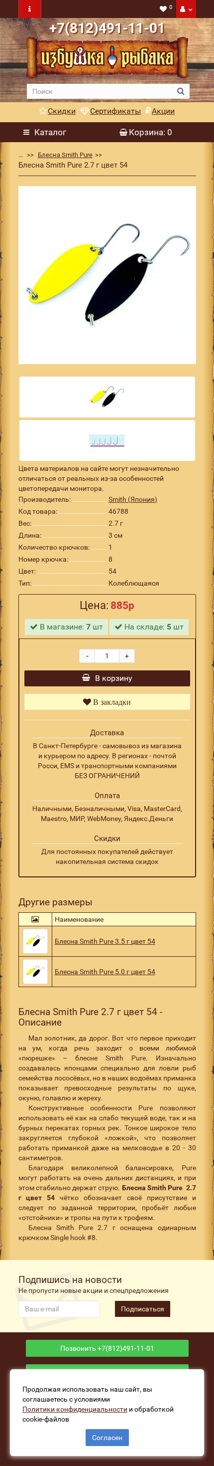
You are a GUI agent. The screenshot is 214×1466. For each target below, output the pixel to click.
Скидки (62, 111)
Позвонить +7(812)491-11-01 (107, 1348)
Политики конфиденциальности (74, 1409)
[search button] (181, 91)
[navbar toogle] (29, 9)
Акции (163, 111)
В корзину (113, 678)
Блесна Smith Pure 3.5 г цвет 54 (105, 941)
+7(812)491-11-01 (107, 28)
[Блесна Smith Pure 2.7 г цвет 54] (107, 275)
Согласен (107, 1438)
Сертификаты (115, 111)
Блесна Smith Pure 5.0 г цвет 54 (105, 972)
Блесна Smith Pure (65, 155)
